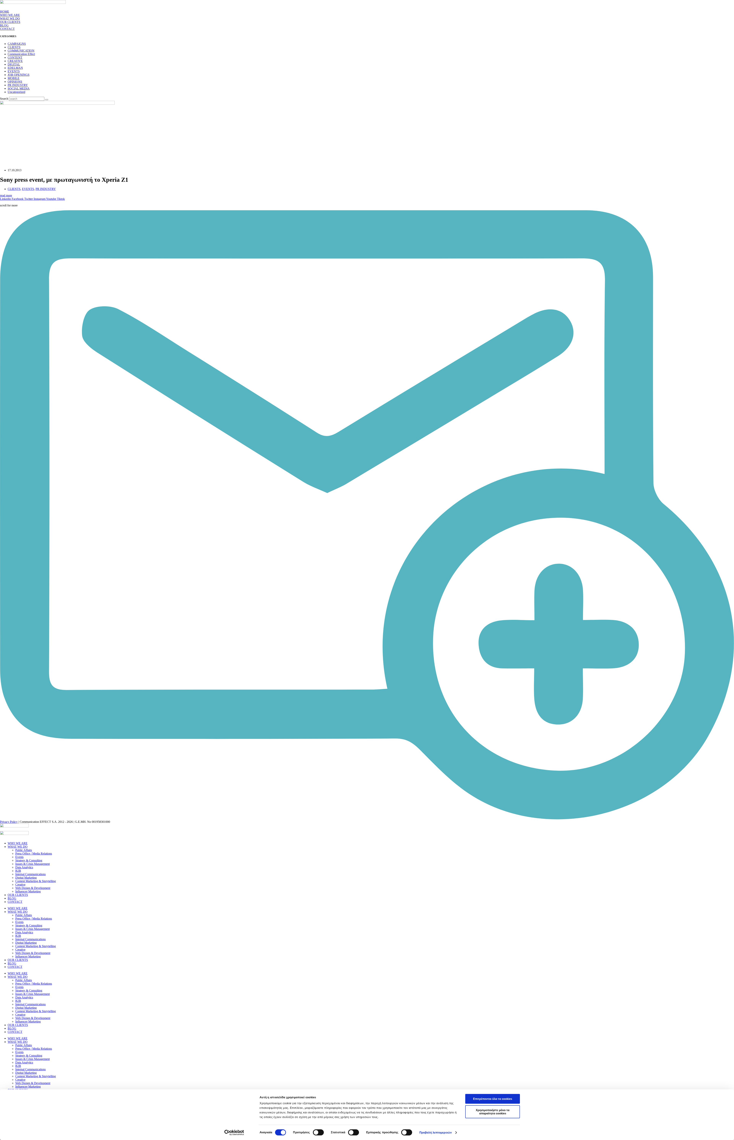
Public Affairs (23, 850)
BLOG (4, 25)
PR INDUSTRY (18, 85)
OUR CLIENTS (10, 22)
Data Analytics (24, 867)
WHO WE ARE (10, 15)
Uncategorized (16, 92)
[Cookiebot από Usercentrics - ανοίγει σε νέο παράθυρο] (234, 1132)
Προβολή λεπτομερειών (435, 1132)
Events (19, 857)
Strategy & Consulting (28, 860)
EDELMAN (15, 67)
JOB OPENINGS (18, 74)
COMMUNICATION (21, 50)
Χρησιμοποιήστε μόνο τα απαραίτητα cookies (492, 1111)
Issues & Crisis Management (32, 863)
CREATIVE (15, 61)
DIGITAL (14, 64)
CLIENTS (14, 47)
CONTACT (7, 28)
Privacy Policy (9, 821)
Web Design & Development (32, 888)
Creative (20, 884)
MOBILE (13, 78)
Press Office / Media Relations (33, 853)
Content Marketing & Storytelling (35, 881)
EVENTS (14, 71)
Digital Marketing (26, 877)
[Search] (46, 99)
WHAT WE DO (18, 846)
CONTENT (15, 57)
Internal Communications (30, 874)
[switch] (318, 1132)
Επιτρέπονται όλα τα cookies (492, 1098)
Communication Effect (21, 54)
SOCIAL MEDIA (19, 88)
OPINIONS (15, 81)
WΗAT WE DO (10, 18)
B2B (18, 870)
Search (4, 98)
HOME (4, 11)
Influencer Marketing (28, 891)
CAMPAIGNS (17, 43)
